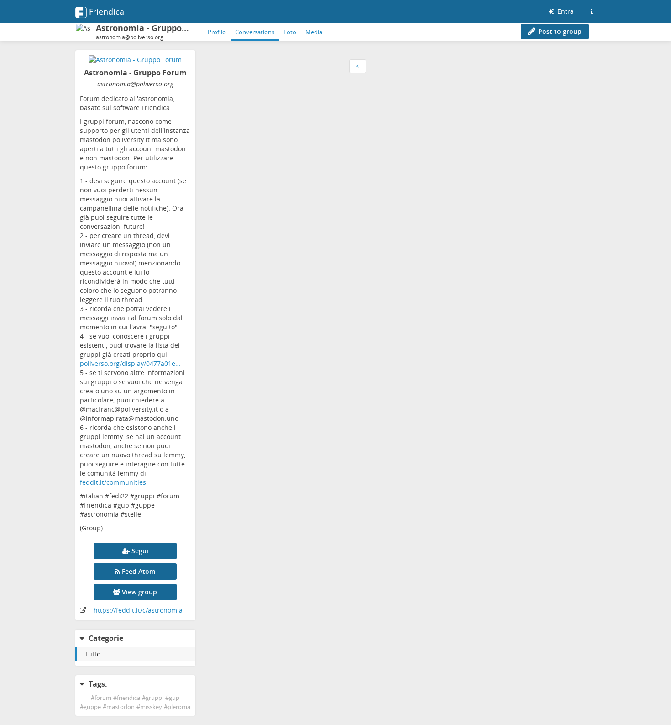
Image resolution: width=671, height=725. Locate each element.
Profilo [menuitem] (217, 32)
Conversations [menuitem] (254, 32)
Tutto (92, 654)
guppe (92, 707)
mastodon (120, 707)
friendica (128, 698)
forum (102, 698)
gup (174, 698)
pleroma (179, 707)
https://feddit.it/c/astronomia (138, 610)
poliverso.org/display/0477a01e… (130, 363)
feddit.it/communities (113, 482)
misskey (151, 707)
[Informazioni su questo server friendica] (592, 11)
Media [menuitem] (313, 32)
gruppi (154, 698)
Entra (565, 11)
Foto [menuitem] (289, 32)
